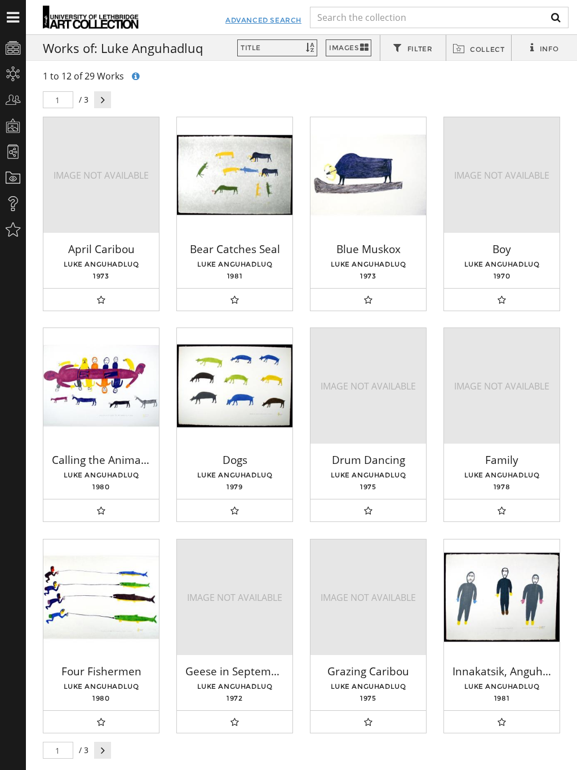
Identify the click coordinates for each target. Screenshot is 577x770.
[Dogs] (234, 386)
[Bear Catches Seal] (234, 175)
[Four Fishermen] (101, 597)
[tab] (413, 48)
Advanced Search (263, 20)
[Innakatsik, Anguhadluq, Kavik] (502, 597)
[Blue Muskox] (368, 175)
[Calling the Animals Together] (101, 386)
